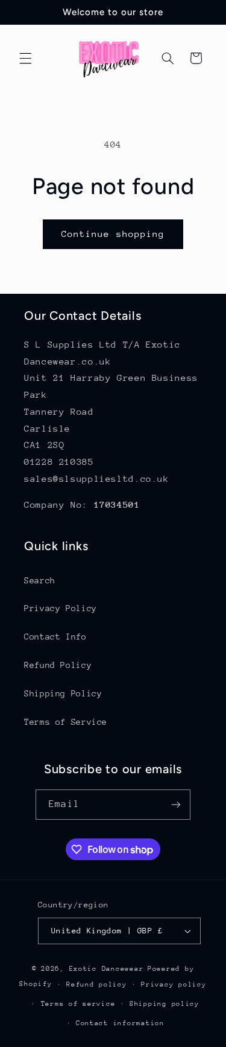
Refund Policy (58, 665)
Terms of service (78, 1004)
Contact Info (55, 636)
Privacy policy (173, 984)
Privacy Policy (60, 608)
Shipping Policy (63, 693)
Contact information (120, 1023)
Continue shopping (113, 234)
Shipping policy (164, 1004)
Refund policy (96, 984)
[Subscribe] (175, 804)
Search (39, 580)
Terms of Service (65, 722)
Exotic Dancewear (106, 969)
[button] (25, 58)
